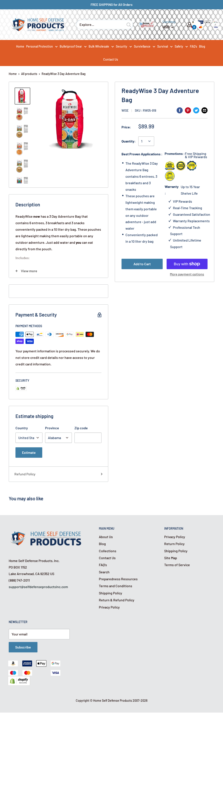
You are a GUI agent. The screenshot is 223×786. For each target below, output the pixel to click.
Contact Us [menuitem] (110, 59)
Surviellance (142, 46)
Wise (125, 110)
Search (104, 572)
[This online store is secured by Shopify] (19, 679)
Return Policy (174, 544)
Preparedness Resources (118, 579)
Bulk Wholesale (99, 46)
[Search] (128, 24)
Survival (162, 46)
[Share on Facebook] (180, 110)
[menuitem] (42, 46)
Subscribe (23, 647)
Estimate (29, 452)
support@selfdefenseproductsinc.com (38, 587)
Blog (102, 544)
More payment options (187, 274)
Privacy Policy (109, 607)
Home (13, 74)
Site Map (170, 558)
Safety (179, 46)
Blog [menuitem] (202, 46)
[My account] (189, 24)
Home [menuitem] (20, 46)
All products (29, 74)
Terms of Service (177, 565)
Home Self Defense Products (112, 700)
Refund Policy (24, 474)
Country (21, 428)
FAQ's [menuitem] (193, 46)
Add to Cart (142, 264)
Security (121, 46)
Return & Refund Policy (116, 600)
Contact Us (107, 558)
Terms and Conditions (115, 586)
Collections (107, 551)
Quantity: (129, 141)
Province (52, 428)
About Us (106, 537)
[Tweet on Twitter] (196, 110)
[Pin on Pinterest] (188, 110)
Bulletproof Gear (71, 46)
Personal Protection (39, 46)
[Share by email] (204, 110)
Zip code (81, 428)
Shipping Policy (110, 593)
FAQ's (103, 565)
